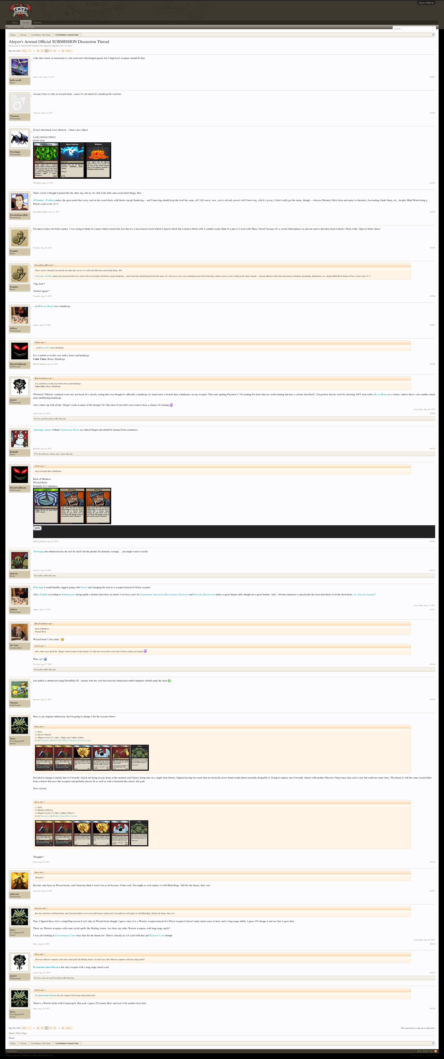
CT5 (36, 453)
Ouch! (83, 587)
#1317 (432, 891)
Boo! (65, 740)
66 (46, 50)
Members (38, 22)
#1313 (432, 609)
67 (51, 50)
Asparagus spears (42, 429)
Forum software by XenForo (29, 1055)
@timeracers (68, 594)
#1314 (432, 664)
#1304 (432, 212)
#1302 (432, 113)
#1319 (432, 972)
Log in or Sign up (426, 2)
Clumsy (87, 740)
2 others (62, 453)
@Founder (38, 200)
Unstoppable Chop (65, 935)
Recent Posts (29, 27)
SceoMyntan (44, 453)
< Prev (24, 50)
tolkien (13, 328)
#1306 (432, 296)
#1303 (432, 183)
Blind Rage (46, 306)
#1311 (432, 541)
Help (419, 1051)
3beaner (14, 702)
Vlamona (14, 116)
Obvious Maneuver (204, 594)
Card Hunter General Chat (31, 45)
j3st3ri (13, 400)
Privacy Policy (432, 1055)
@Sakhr (43, 594)
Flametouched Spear (45, 967)
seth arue (14, 894)
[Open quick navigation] (433, 35)
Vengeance (44, 740)
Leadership (146, 594)
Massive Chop (56, 740)
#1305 (432, 248)
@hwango (38, 551)
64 (38, 50)
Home (14, 22)
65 (42, 50)
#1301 (432, 77)
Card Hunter (12, 1051)
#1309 (432, 413)
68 (55, 50)
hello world (15, 80)
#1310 (432, 448)
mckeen (14, 573)
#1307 (432, 325)
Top (431, 1051)
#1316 (432, 862)
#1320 (432, 1008)
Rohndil (14, 451)
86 (63, 50)
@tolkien (50, 200)
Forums (26, 22)
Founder (14, 250)
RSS (435, 1051)
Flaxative (55, 45)
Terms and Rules (417, 1055)
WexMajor (15, 151)
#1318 (432, 944)
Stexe (12, 738)
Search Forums (14, 27)
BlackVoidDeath (18, 364)
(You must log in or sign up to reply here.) (418, 1028)
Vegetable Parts (69, 429)
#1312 (432, 570)
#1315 (432, 699)
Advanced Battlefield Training (170, 594)
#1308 (432, 364)
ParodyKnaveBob (19, 215)
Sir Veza (37, 418)
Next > (69, 50)
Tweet (11, 1037)
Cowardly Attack (75, 740)
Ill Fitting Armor (364, 594)
